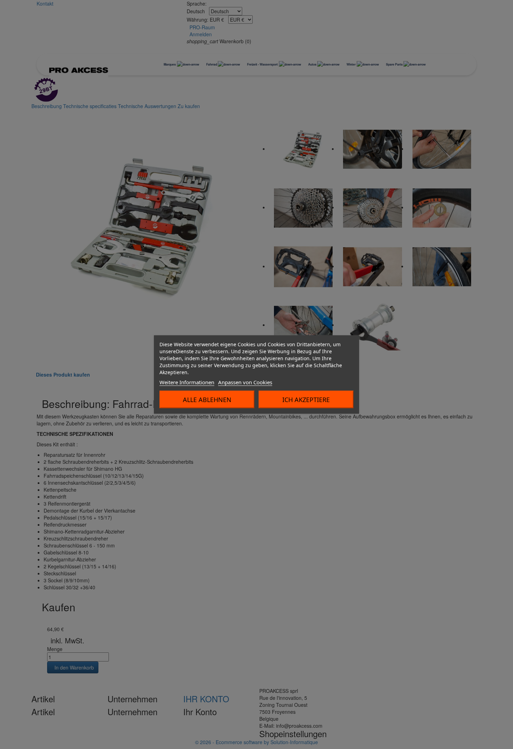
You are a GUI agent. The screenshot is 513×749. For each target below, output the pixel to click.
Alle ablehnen (207, 399)
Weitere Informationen (186, 382)
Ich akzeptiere (306, 399)
